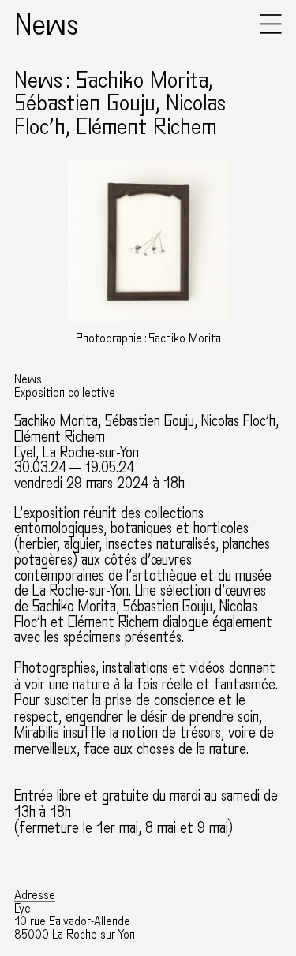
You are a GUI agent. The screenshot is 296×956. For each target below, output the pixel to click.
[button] (271, 30)
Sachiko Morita (56, 421)
